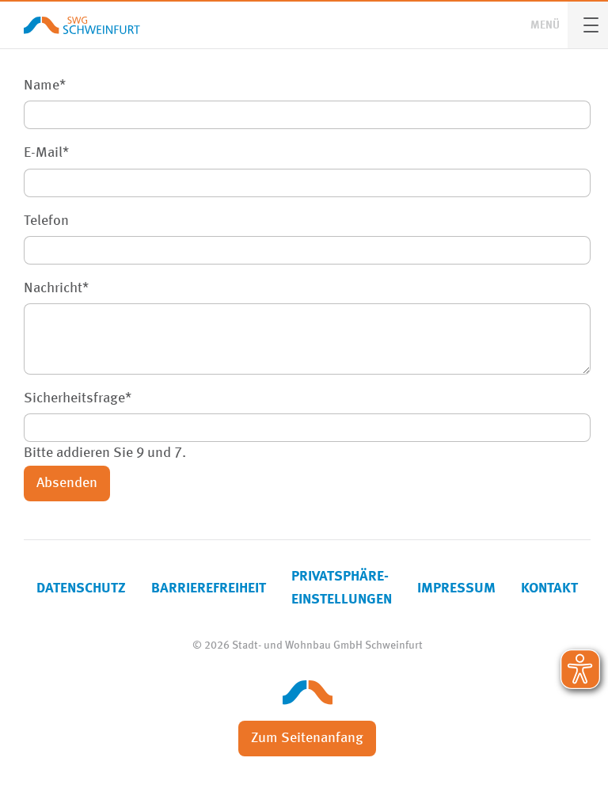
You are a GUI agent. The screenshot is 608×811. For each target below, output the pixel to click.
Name (45, 83)
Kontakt (549, 588)
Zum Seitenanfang (307, 738)
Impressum (456, 588)
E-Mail (46, 151)
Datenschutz (81, 588)
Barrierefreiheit (208, 588)
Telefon (46, 221)
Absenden (66, 483)
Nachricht (56, 286)
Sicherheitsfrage (77, 396)
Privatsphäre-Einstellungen (341, 588)
